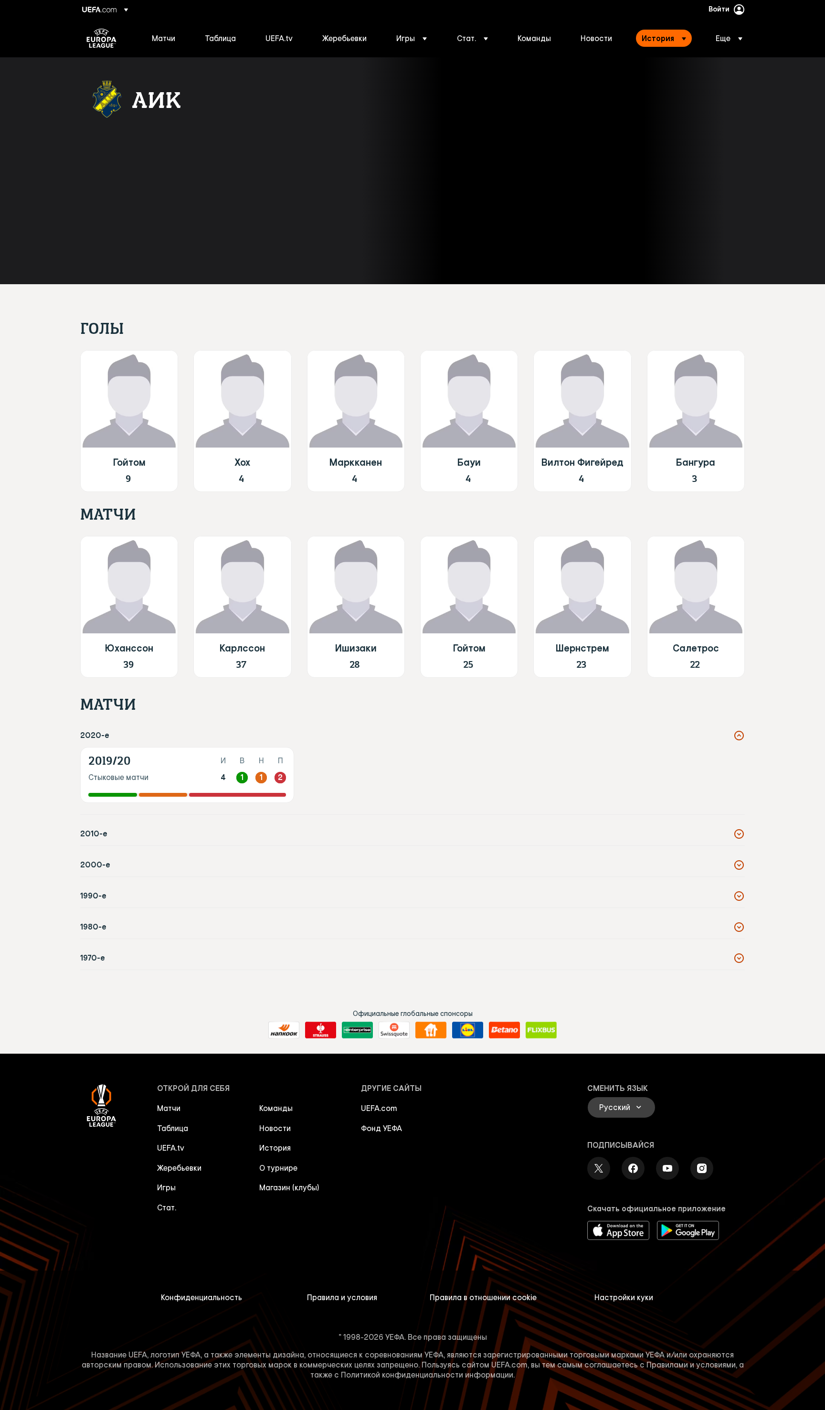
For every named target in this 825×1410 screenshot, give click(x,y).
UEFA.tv (170, 1147)
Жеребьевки (179, 1168)
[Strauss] (320, 1030)
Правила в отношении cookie (483, 1297)
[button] (411, 38)
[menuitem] (166, 38)
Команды (276, 1108)
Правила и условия (342, 1297)
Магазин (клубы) (289, 1187)
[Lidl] (467, 1030)
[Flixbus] (541, 1030)
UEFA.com (379, 1108)
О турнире (278, 1168)
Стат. (166, 1207)
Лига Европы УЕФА (101, 38)
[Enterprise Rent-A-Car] (357, 1030)
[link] (163, 38)
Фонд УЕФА (381, 1128)
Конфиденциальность (201, 1297)
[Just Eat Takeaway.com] (430, 1030)
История (275, 1147)
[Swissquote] (394, 1030)
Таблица (172, 1128)
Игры (166, 1187)
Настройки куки (623, 1297)
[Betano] (504, 1030)
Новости (275, 1128)
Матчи (168, 1108)
